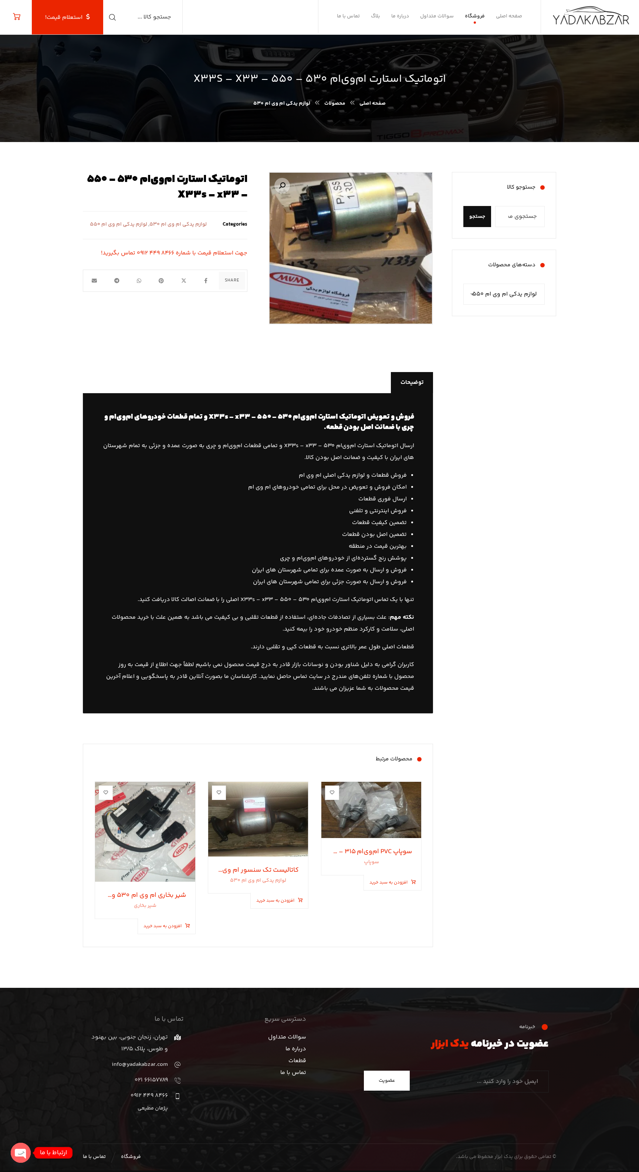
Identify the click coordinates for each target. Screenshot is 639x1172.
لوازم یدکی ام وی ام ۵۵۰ (118, 224)
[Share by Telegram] (116, 281)
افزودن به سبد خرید (388, 882)
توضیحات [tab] (412, 382)
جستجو (477, 217)
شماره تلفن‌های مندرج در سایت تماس (340, 676)
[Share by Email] (94, 281)
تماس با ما (293, 1072)
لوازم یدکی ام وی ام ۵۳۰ (178, 224)
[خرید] (16, 16)
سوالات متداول (287, 1037)
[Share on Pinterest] (161, 281)
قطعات (297, 1060)
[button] (282, 185)
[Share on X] (183, 281)
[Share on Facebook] (206, 281)
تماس (381, 599)
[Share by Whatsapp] (139, 281)
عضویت (387, 1081)
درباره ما (295, 1049)
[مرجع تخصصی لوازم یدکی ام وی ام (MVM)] (593, 12)
